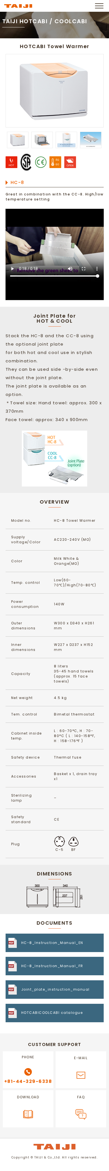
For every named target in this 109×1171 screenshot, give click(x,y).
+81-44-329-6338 (28, 1081)
